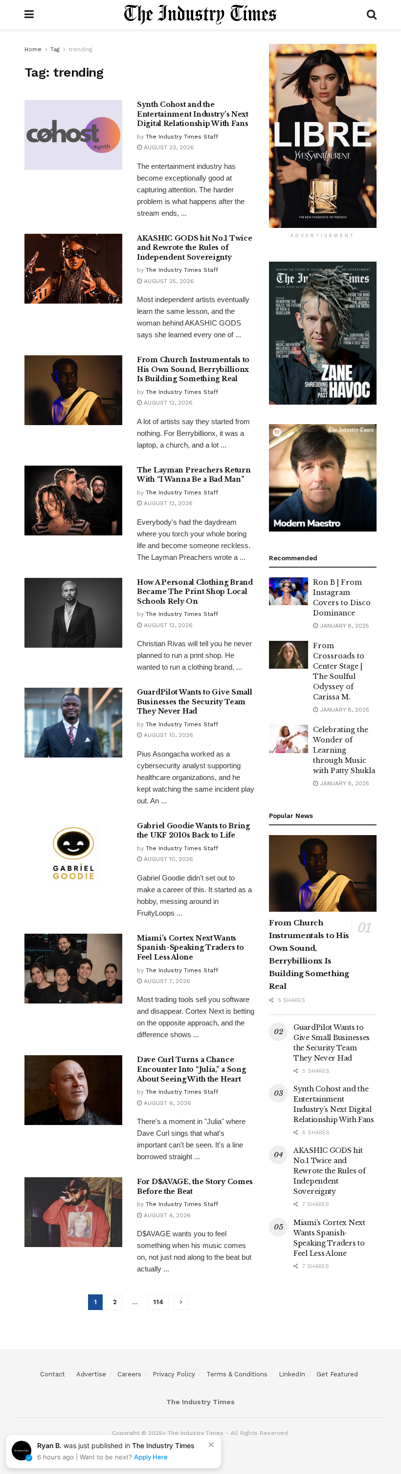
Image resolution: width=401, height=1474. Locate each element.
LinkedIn (292, 1374)
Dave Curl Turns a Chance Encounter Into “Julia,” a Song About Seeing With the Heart (191, 1069)
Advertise (91, 1374)
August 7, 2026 (166, 981)
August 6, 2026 (166, 1103)
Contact (52, 1374)
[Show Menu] (29, 14)
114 (158, 1302)
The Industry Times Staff (182, 136)
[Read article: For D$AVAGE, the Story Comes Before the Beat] (73, 1212)
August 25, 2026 (168, 281)
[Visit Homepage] (200, 14)
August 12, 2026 (167, 402)
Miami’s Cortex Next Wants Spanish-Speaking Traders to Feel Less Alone (190, 948)
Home (33, 49)
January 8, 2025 (343, 625)
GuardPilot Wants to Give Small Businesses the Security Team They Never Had (194, 702)
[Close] (211, 1445)
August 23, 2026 (168, 147)
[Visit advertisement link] (323, 136)
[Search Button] (372, 14)
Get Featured (337, 1374)
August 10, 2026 (167, 735)
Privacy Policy (174, 1374)
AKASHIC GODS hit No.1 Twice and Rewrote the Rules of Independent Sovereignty (194, 248)
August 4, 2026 (166, 1215)
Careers (129, 1374)
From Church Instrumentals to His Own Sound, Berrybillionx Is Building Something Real (193, 369)
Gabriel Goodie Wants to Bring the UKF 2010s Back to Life (193, 830)
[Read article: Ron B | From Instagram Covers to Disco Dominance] (288, 591)
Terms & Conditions (236, 1374)
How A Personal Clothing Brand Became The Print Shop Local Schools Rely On (195, 592)
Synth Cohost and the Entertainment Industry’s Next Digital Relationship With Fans (192, 114)
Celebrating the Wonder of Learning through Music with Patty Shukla (344, 750)
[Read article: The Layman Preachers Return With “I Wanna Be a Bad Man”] (73, 500)
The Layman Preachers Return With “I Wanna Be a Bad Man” (193, 475)
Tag (55, 49)
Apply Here (151, 1457)
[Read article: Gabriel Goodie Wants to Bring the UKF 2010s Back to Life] (73, 856)
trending (80, 49)
